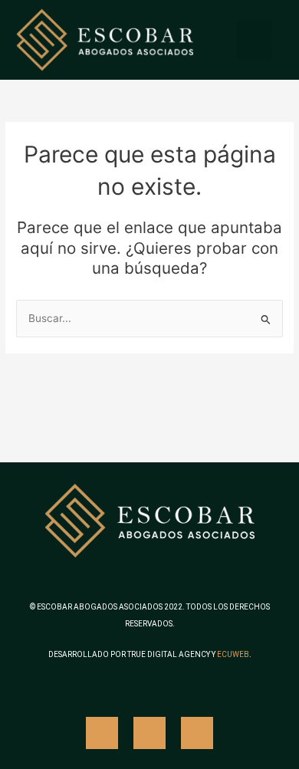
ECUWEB (233, 654)
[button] (254, 40)
